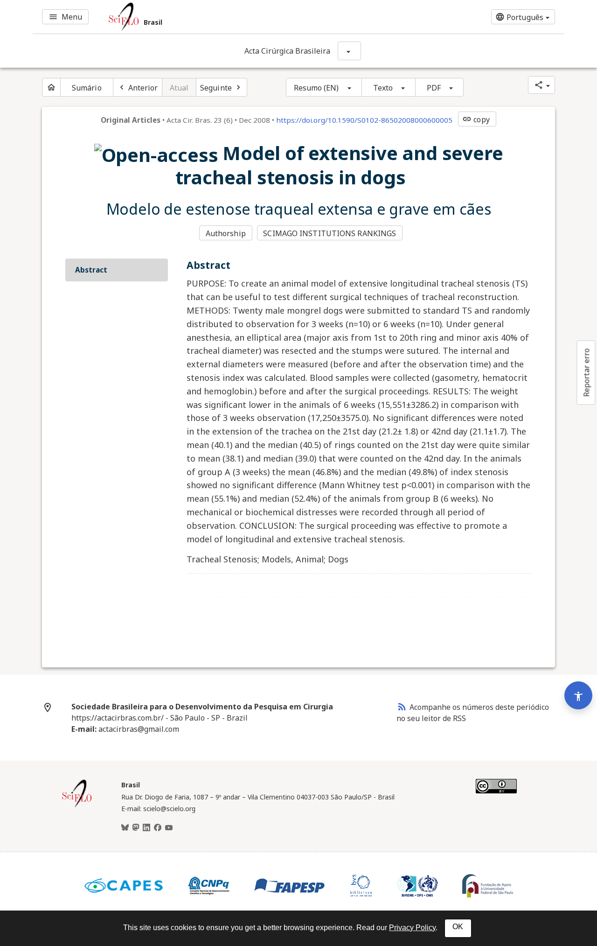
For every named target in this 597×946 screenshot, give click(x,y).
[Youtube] (169, 828)
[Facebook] (157, 828)
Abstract (91, 269)
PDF (434, 88)
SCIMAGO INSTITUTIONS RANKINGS (329, 233)
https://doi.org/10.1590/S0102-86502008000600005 (364, 120)
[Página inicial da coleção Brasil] (77, 806)
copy (475, 119)
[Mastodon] (135, 828)
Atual (179, 88)
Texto (383, 88)
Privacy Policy (412, 928)
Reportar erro (586, 372)
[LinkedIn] (146, 828)
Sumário (87, 88)
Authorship (226, 233)
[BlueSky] (125, 828)
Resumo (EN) (316, 88)
